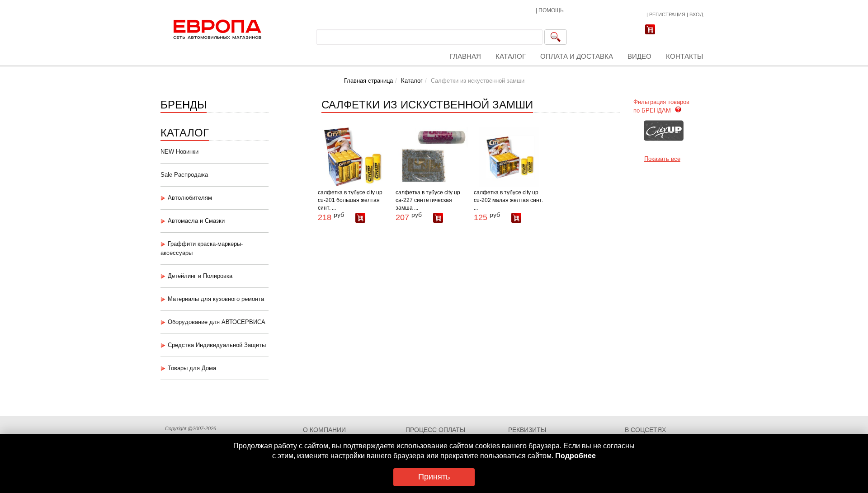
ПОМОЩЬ (551, 10)
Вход (696, 14)
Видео (639, 56)
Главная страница (368, 80)
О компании (324, 429)
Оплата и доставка (576, 56)
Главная (465, 56)
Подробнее (575, 456)
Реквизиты (527, 429)
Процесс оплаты (435, 429)
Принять (434, 476)
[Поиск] (555, 37)
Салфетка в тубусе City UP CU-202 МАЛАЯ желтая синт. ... (508, 200)
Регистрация (667, 14)
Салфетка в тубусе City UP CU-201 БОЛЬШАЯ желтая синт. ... (350, 200)
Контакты (684, 56)
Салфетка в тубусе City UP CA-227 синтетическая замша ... (428, 200)
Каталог (510, 56)
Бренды (183, 104)
